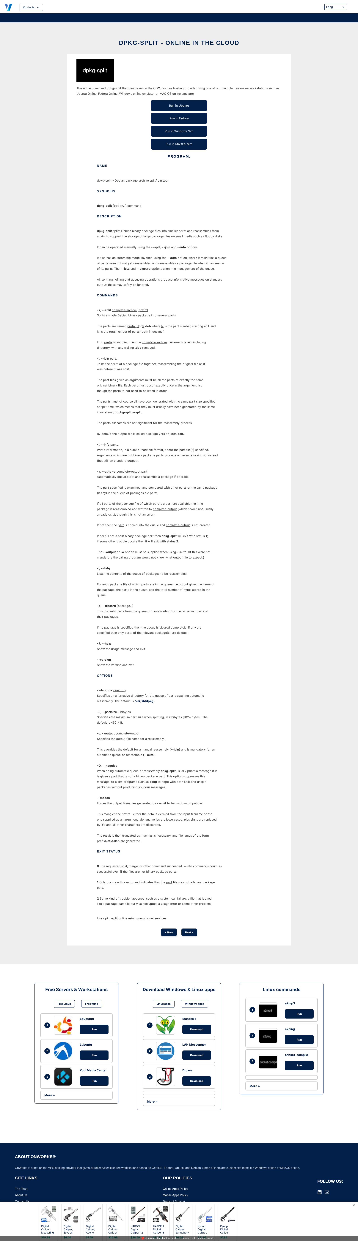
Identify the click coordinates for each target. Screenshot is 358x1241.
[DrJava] (166, 1076)
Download (196, 1029)
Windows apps (194, 1003)
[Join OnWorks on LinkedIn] (319, 1192)
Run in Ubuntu (179, 105)
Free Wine (91, 1003)
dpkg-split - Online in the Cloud (179, 42)
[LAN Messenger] (166, 1051)
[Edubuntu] (64, 1025)
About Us (21, 1195)
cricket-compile (296, 1055)
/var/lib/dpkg (144, 701)
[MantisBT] (166, 1025)
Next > (189, 932)
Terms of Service (174, 1201)
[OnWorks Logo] (8, 7)
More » (49, 1095)
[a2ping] (269, 1035)
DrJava (187, 1070)
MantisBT (189, 1019)
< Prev (169, 932)
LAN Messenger (194, 1044)
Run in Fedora (179, 118)
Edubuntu (87, 1019)
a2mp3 (290, 1003)
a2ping (290, 1029)
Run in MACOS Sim (179, 144)
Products (28, 7)
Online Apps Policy (175, 1188)
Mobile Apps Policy (175, 1195)
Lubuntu (86, 1044)
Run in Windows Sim (179, 131)
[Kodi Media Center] (64, 1076)
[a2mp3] (269, 1009)
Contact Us (22, 1201)
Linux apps (164, 1003)
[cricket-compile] (269, 1061)
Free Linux (64, 1003)
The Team (21, 1188)
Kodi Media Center (93, 1070)
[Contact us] (327, 1192)
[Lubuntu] (64, 1051)
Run (94, 1029)
